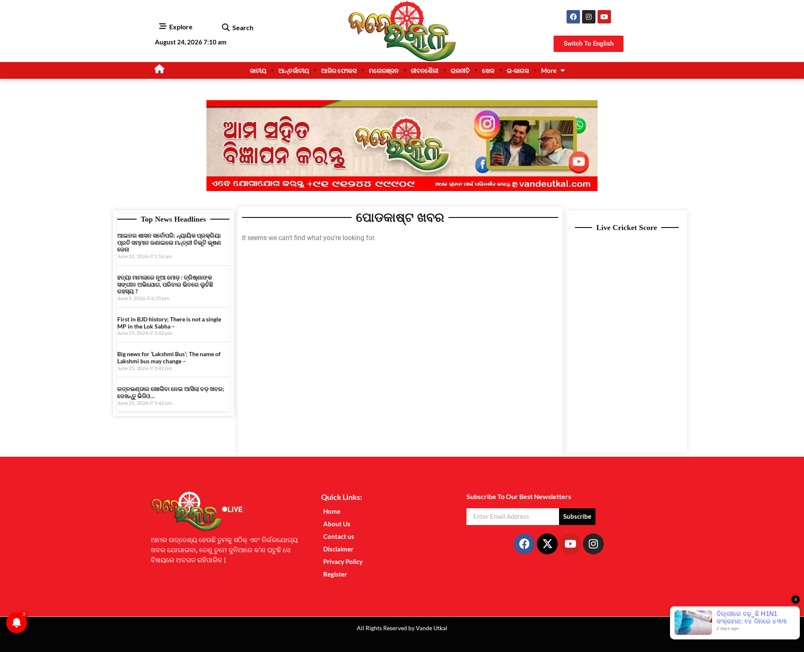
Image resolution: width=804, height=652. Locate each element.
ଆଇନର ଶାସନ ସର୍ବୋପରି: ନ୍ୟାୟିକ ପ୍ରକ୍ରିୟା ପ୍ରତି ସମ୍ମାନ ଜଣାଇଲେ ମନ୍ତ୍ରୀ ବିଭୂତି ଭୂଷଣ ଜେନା (169, 242)
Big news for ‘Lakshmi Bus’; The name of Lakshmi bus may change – (169, 357)
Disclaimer (338, 549)
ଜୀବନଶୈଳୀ (424, 70)
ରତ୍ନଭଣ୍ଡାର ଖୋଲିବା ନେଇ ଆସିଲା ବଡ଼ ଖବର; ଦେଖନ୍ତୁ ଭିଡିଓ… (170, 392)
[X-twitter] (547, 543)
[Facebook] (573, 16)
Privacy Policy (343, 561)
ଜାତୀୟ (258, 70)
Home (331, 511)
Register (335, 574)
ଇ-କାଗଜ (518, 70)
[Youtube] (604, 16)
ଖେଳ (488, 70)
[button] (225, 28)
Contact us (338, 536)
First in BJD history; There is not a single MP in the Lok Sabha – (169, 323)
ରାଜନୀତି (460, 70)
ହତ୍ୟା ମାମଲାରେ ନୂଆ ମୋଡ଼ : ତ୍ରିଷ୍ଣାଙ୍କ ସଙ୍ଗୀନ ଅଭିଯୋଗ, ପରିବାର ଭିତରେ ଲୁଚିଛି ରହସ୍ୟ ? (165, 284)
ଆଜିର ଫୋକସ (339, 70)
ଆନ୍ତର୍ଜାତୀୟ (293, 70)
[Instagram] (588, 16)
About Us (336, 524)
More (549, 70)
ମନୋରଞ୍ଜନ (384, 70)
